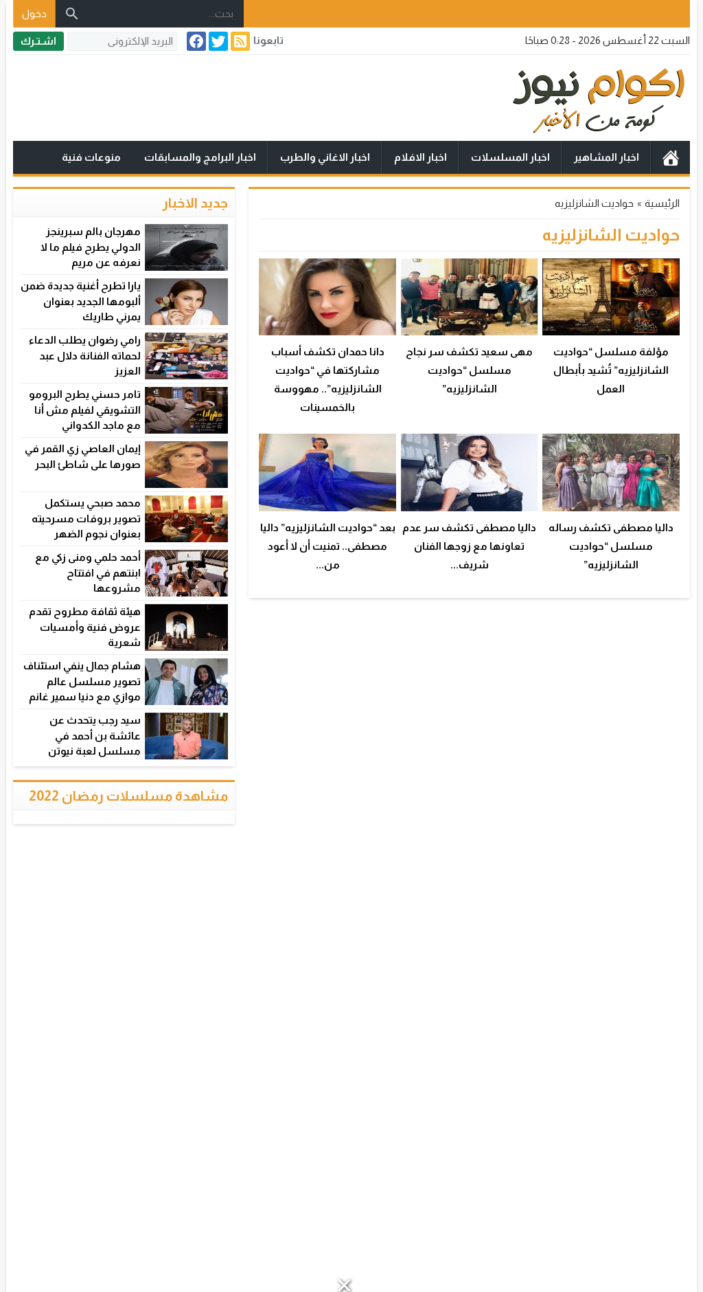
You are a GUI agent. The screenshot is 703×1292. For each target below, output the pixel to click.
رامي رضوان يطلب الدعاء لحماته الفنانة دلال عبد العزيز (85, 355)
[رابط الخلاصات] (239, 41)
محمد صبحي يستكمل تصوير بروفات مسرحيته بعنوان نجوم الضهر (86, 518)
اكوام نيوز (671, 157)
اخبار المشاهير (606, 157)
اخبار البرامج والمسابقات (200, 157)
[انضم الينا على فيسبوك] (195, 41)
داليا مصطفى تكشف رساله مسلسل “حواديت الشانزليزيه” (611, 546)
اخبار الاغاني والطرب (325, 157)
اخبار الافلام (420, 157)
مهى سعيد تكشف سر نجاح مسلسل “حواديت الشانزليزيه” (469, 370)
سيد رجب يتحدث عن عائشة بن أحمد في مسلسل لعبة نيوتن (94, 735)
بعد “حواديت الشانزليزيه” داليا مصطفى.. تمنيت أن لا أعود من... (327, 546)
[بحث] (72, 13)
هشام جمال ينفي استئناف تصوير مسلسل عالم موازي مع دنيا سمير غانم (82, 681)
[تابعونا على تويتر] (217, 41)
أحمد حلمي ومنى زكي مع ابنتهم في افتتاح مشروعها (88, 572)
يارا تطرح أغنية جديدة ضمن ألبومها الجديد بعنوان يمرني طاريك (81, 301)
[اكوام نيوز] (351, 97)
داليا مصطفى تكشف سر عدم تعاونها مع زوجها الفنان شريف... (469, 546)
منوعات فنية (91, 157)
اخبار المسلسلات (510, 157)
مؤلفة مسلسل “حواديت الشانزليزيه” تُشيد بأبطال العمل (611, 370)
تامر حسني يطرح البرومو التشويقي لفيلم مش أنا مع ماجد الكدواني (85, 409)
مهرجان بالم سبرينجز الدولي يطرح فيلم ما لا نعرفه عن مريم (91, 246)
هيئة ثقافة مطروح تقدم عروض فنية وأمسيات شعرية (85, 626)
